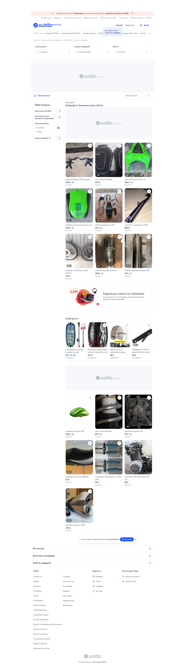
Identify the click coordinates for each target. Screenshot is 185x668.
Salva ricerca (44, 95)
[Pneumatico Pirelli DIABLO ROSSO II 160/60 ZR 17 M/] (98, 340)
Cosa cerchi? (40, 47)
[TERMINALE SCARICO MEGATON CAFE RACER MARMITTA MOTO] (142, 340)
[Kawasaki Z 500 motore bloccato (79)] (138, 463)
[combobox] (54, 52)
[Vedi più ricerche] (150, 33)
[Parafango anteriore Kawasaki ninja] (79, 210)
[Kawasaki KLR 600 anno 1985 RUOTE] (79, 257)
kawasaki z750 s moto (129, 33)
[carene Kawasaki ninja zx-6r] (138, 164)
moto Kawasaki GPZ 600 (71, 33)
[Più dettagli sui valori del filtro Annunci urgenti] (49, 138)
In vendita (40, 128)
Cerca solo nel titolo (43, 111)
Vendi (146, 25)
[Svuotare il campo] (69, 52)
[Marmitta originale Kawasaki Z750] (138, 257)
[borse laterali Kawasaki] (109, 164)
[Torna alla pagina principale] (47, 25)
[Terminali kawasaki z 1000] (79, 510)
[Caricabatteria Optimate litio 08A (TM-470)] (76, 340)
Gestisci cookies (39, 605)
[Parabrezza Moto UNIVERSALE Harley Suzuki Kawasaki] (120, 340)
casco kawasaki (146, 33)
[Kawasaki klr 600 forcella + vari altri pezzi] (109, 463)
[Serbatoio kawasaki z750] (79, 416)
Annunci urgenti (41, 138)
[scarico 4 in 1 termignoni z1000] (138, 210)
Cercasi (39, 132)
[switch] (58, 110)
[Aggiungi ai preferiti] (90, 146)
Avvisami (128, 539)
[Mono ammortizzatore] (109, 416)
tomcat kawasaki (89, 33)
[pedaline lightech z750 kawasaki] (79, 164)
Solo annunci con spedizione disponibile (44, 117)
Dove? (115, 47)
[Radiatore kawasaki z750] (138, 416)
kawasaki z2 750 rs (52, 33)
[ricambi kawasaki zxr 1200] (109, 210)
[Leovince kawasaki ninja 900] (109, 257)
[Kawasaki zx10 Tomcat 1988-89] (79, 463)
